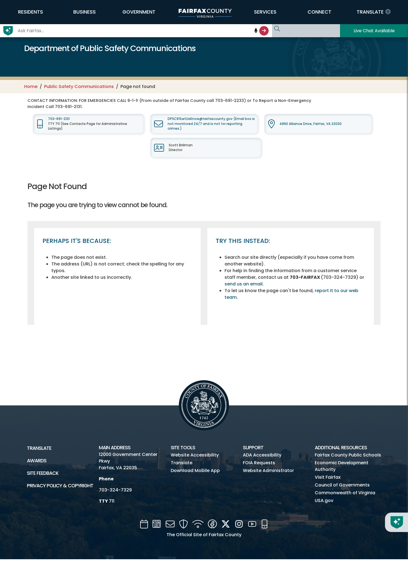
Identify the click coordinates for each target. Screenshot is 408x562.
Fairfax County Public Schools (348, 455)
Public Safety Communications (79, 86)
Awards (36, 460)
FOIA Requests (259, 463)
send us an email (244, 284)
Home (30, 86)
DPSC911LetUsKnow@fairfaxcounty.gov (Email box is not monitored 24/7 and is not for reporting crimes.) (211, 124)
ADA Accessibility (262, 455)
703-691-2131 (59, 119)
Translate (39, 448)
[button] (30, 12)
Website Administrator (268, 470)
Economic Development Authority (341, 466)
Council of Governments (342, 485)
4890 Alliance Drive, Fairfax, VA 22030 (310, 124)
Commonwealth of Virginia (345, 493)
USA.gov (324, 500)
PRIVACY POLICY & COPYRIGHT (60, 485)
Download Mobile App (195, 470)
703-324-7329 (115, 490)
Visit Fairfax (328, 477)
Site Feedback (43, 473)
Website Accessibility (195, 455)
